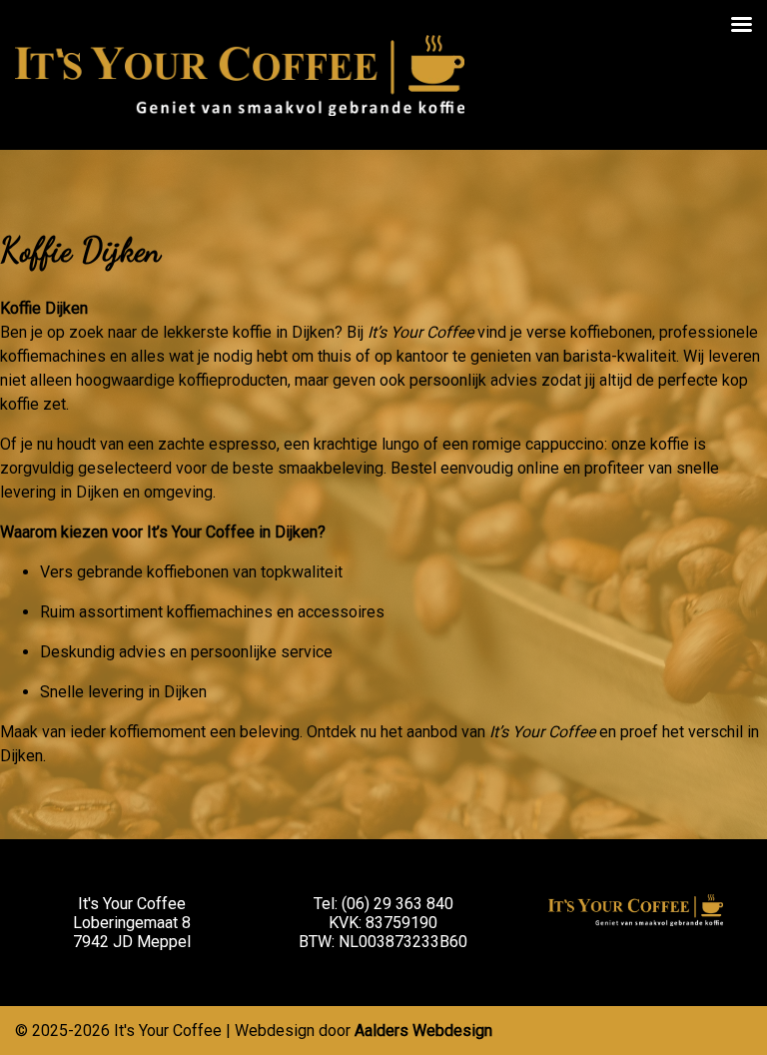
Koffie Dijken (80, 250)
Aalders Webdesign (423, 1030)
